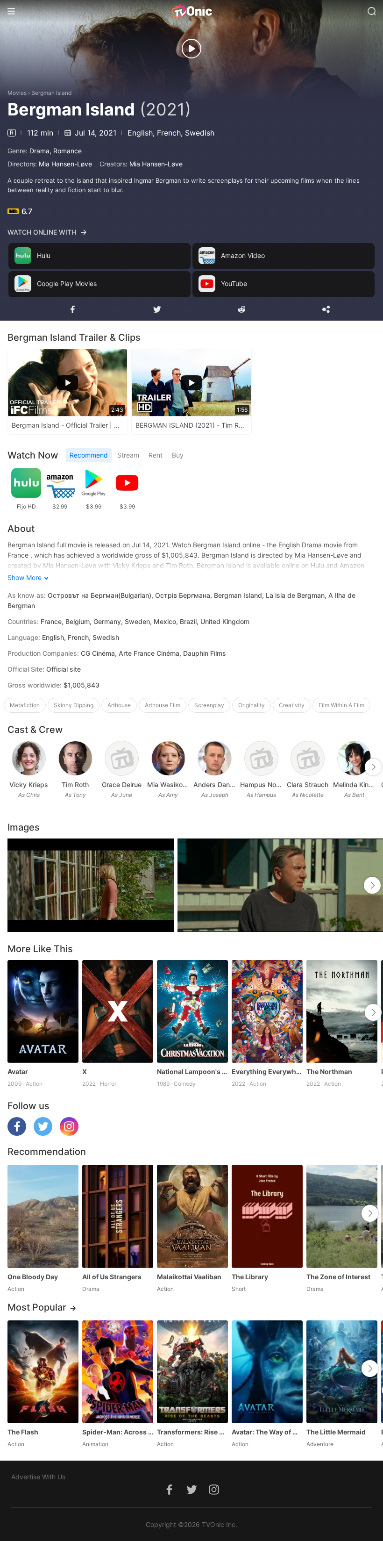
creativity (292, 705)
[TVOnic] (191, 11)
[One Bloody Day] (42, 1216)
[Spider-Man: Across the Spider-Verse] (117, 1371)
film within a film (341, 705)
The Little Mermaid (336, 1432)
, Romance (66, 151)
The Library (250, 1277)
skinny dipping (73, 705)
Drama (39, 151)
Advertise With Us (38, 1477)
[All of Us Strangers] (117, 1216)
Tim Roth (75, 784)
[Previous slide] (13, 767)
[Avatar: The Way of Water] (267, 1371)
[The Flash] (42, 1371)
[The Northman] (341, 1011)
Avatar (17, 1071)
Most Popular (36, 1307)
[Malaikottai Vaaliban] (192, 1216)
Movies (17, 92)
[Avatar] (42, 1011)
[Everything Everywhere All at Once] (267, 1011)
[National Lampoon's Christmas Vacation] (192, 1011)
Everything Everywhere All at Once (267, 1071)
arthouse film (162, 705)
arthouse (119, 705)
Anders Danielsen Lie (214, 784)
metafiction (25, 705)
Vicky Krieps (28, 784)
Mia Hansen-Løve (65, 164)
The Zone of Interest (338, 1277)
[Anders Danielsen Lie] (215, 758)
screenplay (209, 705)
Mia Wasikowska (168, 784)
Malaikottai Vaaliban (189, 1277)
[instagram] (69, 1133)
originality (251, 705)
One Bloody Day (32, 1277)
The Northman (329, 1071)
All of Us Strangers (112, 1277)
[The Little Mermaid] (341, 1371)
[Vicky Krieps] (29, 758)
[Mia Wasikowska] (168, 758)
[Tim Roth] (75, 758)
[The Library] (267, 1216)
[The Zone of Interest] (341, 1216)
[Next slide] (373, 767)
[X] (117, 1011)
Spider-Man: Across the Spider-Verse (117, 1432)
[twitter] (43, 1133)
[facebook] (16, 1133)
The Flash (22, 1432)
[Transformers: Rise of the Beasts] (192, 1371)
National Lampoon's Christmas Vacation (192, 1071)
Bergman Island (51, 92)
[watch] (191, 48)
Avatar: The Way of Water (267, 1432)
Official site (63, 669)
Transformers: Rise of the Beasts (192, 1432)
